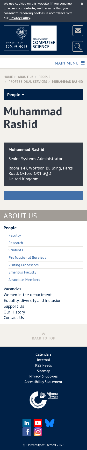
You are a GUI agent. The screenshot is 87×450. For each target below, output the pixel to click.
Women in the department (28, 294)
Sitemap (43, 370)
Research (15, 242)
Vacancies (12, 289)
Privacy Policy (19, 18)
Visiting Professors (23, 264)
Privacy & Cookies (43, 376)
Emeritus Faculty (22, 272)
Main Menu (67, 63)
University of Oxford (41, 445)
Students (15, 250)
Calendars (43, 354)
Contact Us (14, 317)
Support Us (14, 306)
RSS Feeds (43, 365)
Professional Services (27, 81)
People (44, 77)
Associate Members (24, 279)
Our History (14, 312)
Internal (43, 359)
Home (8, 77)
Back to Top (43, 338)
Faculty (14, 235)
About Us (26, 77)
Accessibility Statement (43, 381)
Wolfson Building (45, 168)
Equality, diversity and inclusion (32, 300)
